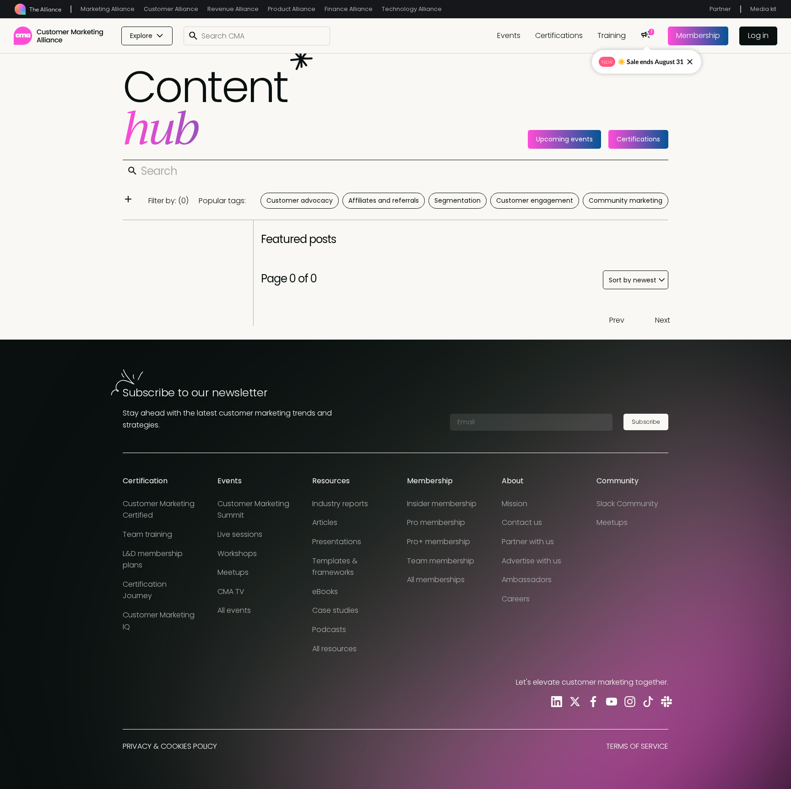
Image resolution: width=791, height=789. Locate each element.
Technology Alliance (412, 9)
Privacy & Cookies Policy (170, 746)
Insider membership (442, 503)
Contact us (522, 522)
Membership (698, 35)
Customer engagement (534, 200)
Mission (514, 503)
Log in (758, 35)
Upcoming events (564, 139)
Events (508, 35)
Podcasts (329, 629)
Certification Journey (145, 590)
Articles (324, 522)
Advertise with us (531, 561)
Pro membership (436, 522)
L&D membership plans (153, 559)
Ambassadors (527, 579)
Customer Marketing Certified (159, 509)
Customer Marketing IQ (159, 621)
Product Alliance (291, 9)
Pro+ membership (438, 541)
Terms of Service (637, 746)
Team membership (440, 561)
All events (234, 610)
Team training (147, 534)
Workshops (237, 553)
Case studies (335, 610)
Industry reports (340, 503)
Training (611, 35)
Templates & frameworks (335, 567)
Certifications (559, 35)
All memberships (436, 579)
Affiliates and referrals (383, 200)
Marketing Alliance (108, 9)
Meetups (233, 572)
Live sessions (239, 534)
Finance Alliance (349, 9)
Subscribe (646, 422)
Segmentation (457, 200)
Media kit (763, 9)
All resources (334, 648)
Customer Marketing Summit (253, 509)
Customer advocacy (299, 200)
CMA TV (230, 591)
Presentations (336, 541)
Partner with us (528, 541)
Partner (720, 9)
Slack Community (627, 503)
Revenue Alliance (233, 9)
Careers (516, 599)
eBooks (325, 591)
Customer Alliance (171, 9)
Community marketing (625, 200)
